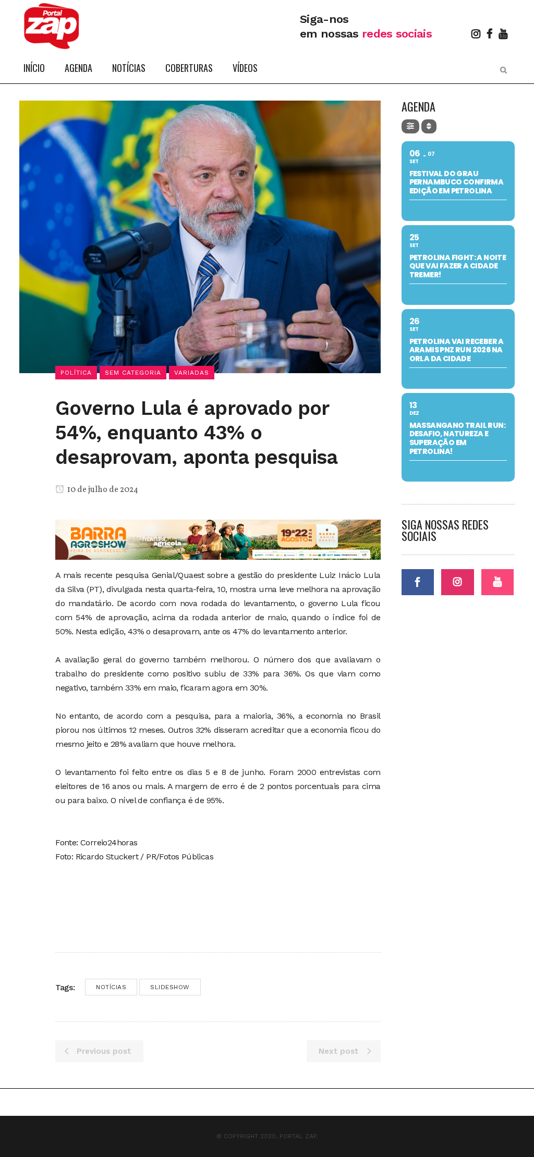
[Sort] (428, 126)
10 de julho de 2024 (102, 490)
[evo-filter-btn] (410, 126)
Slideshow (170, 987)
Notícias (111, 987)
